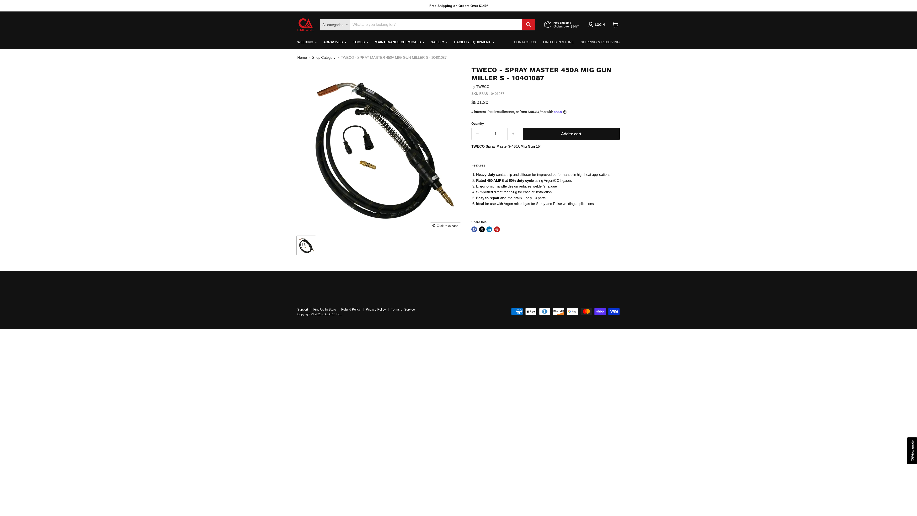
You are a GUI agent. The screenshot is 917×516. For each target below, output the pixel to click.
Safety (438, 42)
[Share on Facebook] (474, 229)
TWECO (483, 87)
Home (302, 57)
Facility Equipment (473, 42)
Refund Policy (351, 309)
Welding (305, 42)
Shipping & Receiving (600, 42)
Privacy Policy (376, 309)
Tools (359, 42)
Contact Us (525, 42)
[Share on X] (482, 229)
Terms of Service (403, 309)
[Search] (528, 24)
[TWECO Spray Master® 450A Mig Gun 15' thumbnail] (306, 245)
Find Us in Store (558, 42)
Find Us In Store (324, 309)
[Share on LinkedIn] (489, 229)
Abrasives (333, 42)
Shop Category (324, 57)
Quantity (477, 123)
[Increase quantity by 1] (513, 134)
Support (302, 309)
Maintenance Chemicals (398, 42)
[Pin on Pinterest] (497, 229)
